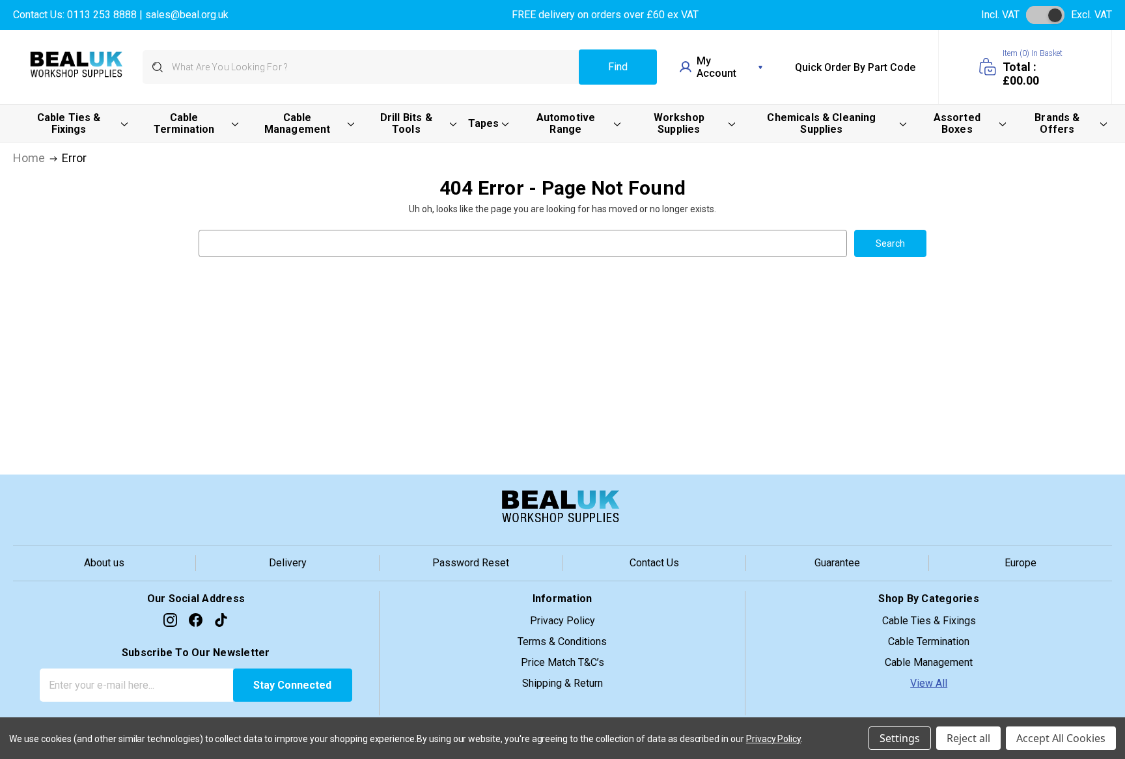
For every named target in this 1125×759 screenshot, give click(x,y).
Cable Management (929, 662)
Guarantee (837, 563)
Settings (900, 738)
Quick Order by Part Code (855, 67)
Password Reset (470, 563)
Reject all (968, 738)
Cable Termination (928, 641)
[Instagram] (170, 620)
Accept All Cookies (1060, 738)
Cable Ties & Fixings (929, 620)
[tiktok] (221, 620)
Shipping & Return (562, 683)
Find (618, 67)
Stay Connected (292, 685)
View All (928, 683)
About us (104, 563)
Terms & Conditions (562, 641)
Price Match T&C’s (562, 662)
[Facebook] (195, 620)
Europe (1020, 563)
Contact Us (654, 563)
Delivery (288, 563)
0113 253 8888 (102, 14)
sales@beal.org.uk (187, 14)
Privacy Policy (562, 620)
